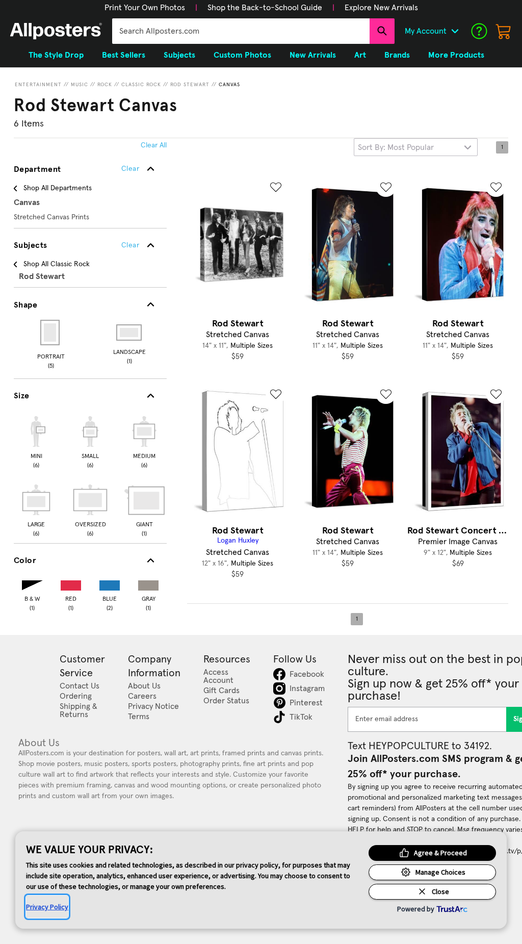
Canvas (229, 84)
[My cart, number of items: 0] (503, 31)
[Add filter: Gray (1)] (148, 583)
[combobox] (241, 31)
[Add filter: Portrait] (50, 332)
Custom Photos (242, 55)
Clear (130, 245)
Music (79, 84)
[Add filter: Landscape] (129, 332)
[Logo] (56, 31)
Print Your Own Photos (145, 8)
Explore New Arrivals (381, 8)
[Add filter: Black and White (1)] (32, 583)
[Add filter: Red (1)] (71, 583)
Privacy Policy (47, 906)
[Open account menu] (455, 31)
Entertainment (38, 84)
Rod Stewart (190, 84)
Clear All (154, 145)
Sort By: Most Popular (396, 147)
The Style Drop (56, 55)
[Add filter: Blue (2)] (109, 583)
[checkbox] (36, 440)
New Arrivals (313, 55)
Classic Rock (141, 84)
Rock (104, 84)
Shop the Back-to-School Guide (264, 8)
